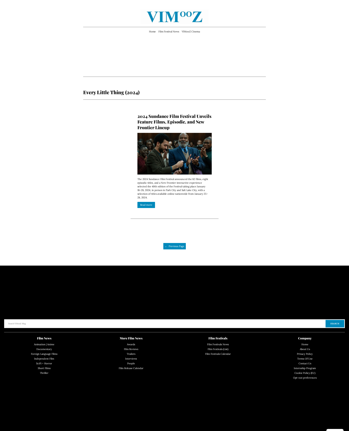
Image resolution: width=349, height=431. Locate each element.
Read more (146, 204)
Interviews (131, 358)
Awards (131, 344)
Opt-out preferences (305, 377)
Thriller (44, 373)
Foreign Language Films (44, 353)
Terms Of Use (304, 358)
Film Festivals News (218, 344)
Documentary (44, 349)
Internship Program (305, 368)
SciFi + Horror (44, 363)
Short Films (44, 368)
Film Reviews (131, 349)
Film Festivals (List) (218, 349)
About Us (305, 349)
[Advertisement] (175, 55)
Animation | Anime (44, 344)
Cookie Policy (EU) (304, 373)
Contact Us (305, 363)
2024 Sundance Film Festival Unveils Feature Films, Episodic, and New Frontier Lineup (174, 121)
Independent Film (44, 358)
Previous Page (174, 246)
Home (152, 31)
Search (334, 323)
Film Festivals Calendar (218, 353)
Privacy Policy (305, 353)
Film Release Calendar (131, 368)
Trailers (131, 353)
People (131, 363)
